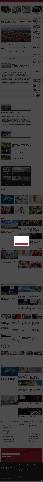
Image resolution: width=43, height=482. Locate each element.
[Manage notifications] (41, 480)
